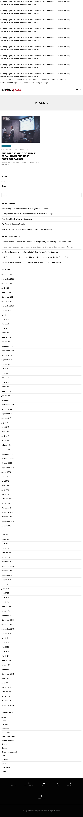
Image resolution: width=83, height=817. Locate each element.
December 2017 (7, 508)
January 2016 (6, 611)
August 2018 (6, 472)
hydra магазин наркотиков (12, 247)
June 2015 (5, 642)
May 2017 (5, 539)
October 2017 (7, 517)
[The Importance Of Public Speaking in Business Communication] (21, 129)
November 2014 (8, 674)
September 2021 (8, 306)
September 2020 (8, 360)
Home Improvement (9, 752)
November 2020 (8, 351)
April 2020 (5, 382)
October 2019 (7, 409)
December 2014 (7, 669)
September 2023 (8, 279)
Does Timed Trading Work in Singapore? (17, 219)
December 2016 (7, 562)
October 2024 (7, 275)
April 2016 (5, 598)
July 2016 (5, 584)
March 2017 (6, 548)
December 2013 (7, 701)
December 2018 (7, 454)
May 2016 (5, 593)
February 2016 (7, 607)
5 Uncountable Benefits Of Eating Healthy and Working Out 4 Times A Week (43, 242)
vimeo (57, 786)
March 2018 (6, 494)
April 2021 (5, 328)
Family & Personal (8, 736)
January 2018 (6, 503)
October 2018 (7, 463)
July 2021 (5, 315)
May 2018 (5, 485)
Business (6, 146)
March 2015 (6, 656)
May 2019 (5, 432)
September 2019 (8, 414)
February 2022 (7, 292)
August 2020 (6, 364)
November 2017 (8, 512)
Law (3, 756)
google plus (28, 786)
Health (4, 748)
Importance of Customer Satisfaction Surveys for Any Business (49, 247)
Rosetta (4, 252)
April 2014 (5, 683)
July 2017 (5, 530)
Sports (4, 763)
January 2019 (6, 449)
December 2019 (7, 400)
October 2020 (7, 355)
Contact (4, 181)
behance (44, 786)
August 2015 (6, 634)
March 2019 (6, 441)
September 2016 (8, 575)
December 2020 (7, 346)
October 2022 (7, 283)
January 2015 (6, 665)
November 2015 (8, 620)
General (4, 744)
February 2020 (7, 391)
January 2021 (6, 342)
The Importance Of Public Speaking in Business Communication (19, 156)
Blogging (5, 721)
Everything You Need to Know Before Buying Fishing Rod (46, 257)
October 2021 (7, 301)
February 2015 (7, 660)
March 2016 (6, 602)
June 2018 (5, 481)
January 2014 (6, 696)
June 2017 (5, 535)
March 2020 (6, 387)
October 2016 (7, 571)
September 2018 (8, 467)
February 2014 (7, 692)
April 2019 (5, 436)
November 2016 (8, 566)
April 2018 (5, 490)
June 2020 (5, 373)
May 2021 (5, 324)
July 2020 (5, 369)
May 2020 (5, 378)
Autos (4, 717)
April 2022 (5, 288)
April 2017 (5, 544)
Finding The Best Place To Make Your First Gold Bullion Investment (27, 229)
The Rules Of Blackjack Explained (14, 224)
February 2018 (7, 499)
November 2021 (8, 297)
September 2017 (8, 521)
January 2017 (6, 557)
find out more (7, 262)
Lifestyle (5, 760)
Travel (4, 771)
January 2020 (6, 396)
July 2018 (5, 476)
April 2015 (5, 651)
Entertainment (7, 733)
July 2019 (5, 423)
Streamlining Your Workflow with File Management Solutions (25, 209)
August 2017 (6, 526)
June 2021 (5, 319)
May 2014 (5, 678)
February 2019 (7, 445)
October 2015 (7, 625)
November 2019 (8, 405)
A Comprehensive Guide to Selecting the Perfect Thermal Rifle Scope (27, 214)
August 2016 (6, 580)
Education (5, 729)
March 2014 (6, 687)
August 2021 (6, 310)
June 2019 (5, 427)
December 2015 (7, 616)
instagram (41, 799)
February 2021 (7, 337)
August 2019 (6, 418)
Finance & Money (8, 740)
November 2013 (8, 705)
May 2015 (5, 647)
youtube (70, 786)
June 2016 (5, 589)
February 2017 (7, 553)
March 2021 (6, 333)
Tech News (6, 767)
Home (4, 186)
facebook (13, 786)
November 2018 (8, 459)
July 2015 (5, 638)
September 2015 (8, 629)
